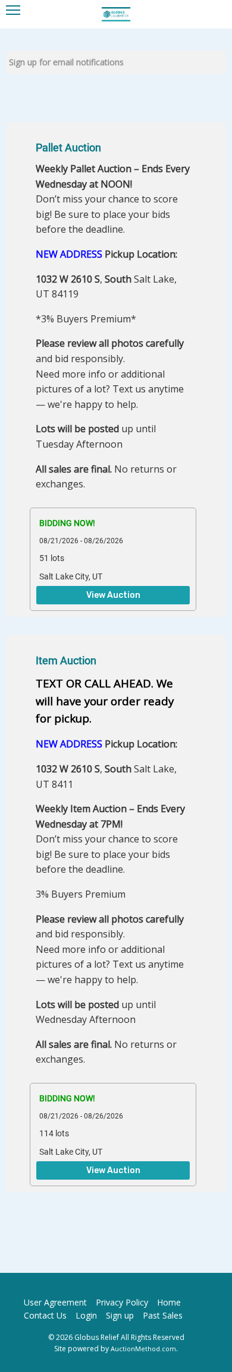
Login (86, 1315)
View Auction (113, 595)
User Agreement (55, 1302)
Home (169, 1302)
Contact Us (45, 1315)
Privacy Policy (122, 1302)
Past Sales (163, 1315)
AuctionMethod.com (143, 1348)
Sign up (120, 1315)
